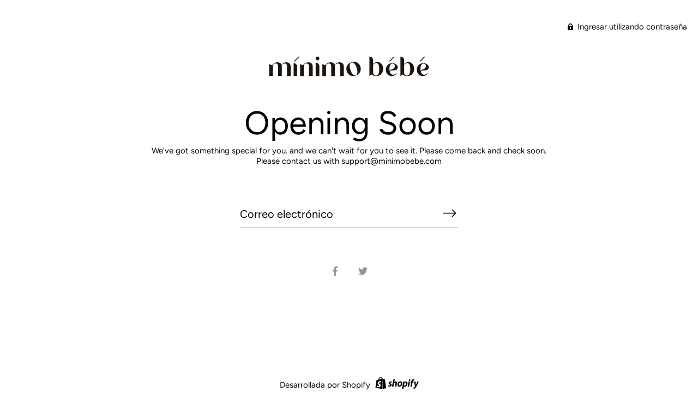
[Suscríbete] (449, 213)
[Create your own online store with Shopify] (395, 385)
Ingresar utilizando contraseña (631, 27)
